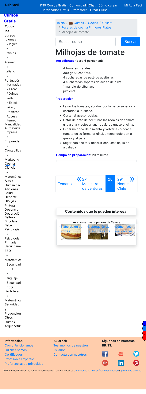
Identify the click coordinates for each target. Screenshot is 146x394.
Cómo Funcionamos (19, 345)
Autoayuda (12, 128)
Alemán (10, 62)
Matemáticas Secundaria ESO (14, 264)
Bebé (8, 225)
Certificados (14, 354)
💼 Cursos (76, 23)
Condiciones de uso (84, 370)
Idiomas (10, 39)
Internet (10, 120)
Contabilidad (14, 150)
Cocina (10, 163)
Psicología (12, 229)
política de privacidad (107, 370)
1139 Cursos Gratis (53, 5)
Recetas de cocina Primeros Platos (86, 27)
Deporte (11, 197)
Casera (107, 23)
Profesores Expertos (19, 359)
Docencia (11, 209)
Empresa (11, 132)
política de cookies (131, 370)
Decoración (13, 213)
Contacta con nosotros (70, 354)
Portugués (12, 80)
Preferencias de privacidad (24, 363)
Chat (92, 5)
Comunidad (77, 5)
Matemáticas (14, 176)
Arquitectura (14, 326)
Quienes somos (16, 350)
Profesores (79, 10)
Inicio (61, 23)
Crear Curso (99, 10)
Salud (9, 193)
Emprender (13, 141)
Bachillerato (13, 291)
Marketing (12, 159)
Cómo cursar (107, 5)
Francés (10, 53)
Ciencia (10, 167)
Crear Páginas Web (12, 93)
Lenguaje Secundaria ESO (14, 282)
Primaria (11, 242)
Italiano (10, 71)
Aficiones (11, 189)
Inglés (13, 44)
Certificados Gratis (55, 10)
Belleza (10, 217)
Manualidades (15, 124)
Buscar (131, 41)
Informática (13, 84)
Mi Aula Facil (133, 5)
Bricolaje (11, 221)
